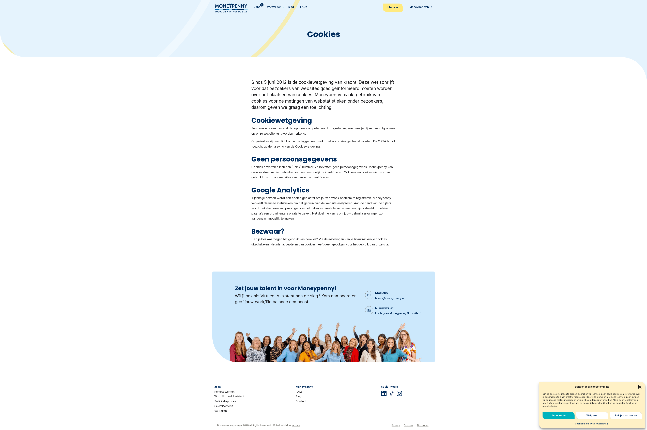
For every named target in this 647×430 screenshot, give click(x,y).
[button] (640, 386)
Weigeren (592, 415)
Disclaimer (422, 425)
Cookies (408, 425)
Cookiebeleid (582, 423)
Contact (301, 401)
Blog (298, 396)
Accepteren (558, 415)
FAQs (299, 391)
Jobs (217, 386)
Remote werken (224, 391)
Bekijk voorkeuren (626, 415)
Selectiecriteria (223, 406)
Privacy (396, 425)
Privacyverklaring (599, 423)
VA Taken (220, 411)
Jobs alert (392, 7)
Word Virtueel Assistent (229, 396)
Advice (296, 425)
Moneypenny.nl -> (421, 7)
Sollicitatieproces (225, 401)
